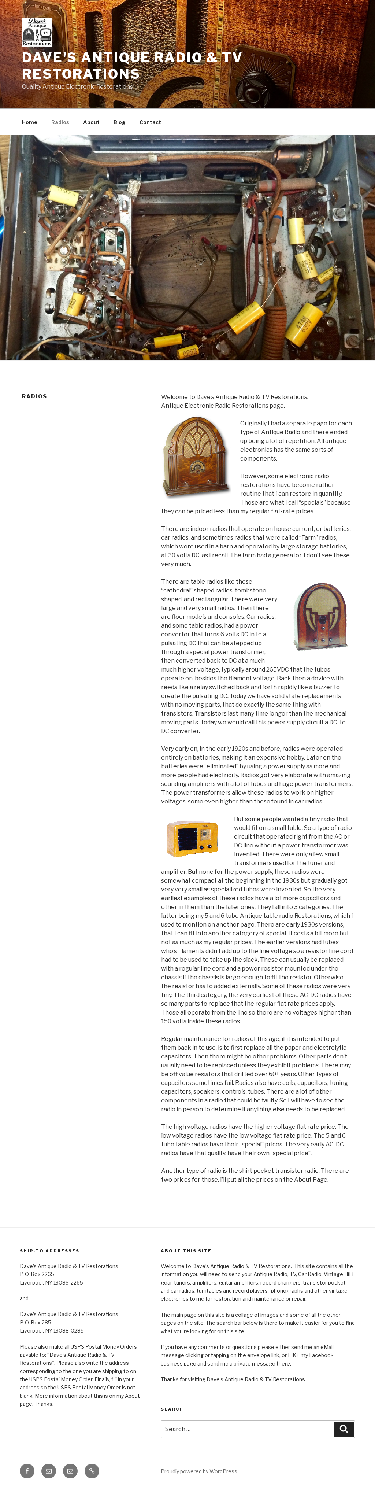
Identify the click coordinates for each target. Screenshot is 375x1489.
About (91, 122)
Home (29, 122)
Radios (60, 122)
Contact (150, 122)
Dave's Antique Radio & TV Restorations (132, 65)
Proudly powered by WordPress (199, 1471)
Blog (120, 122)
